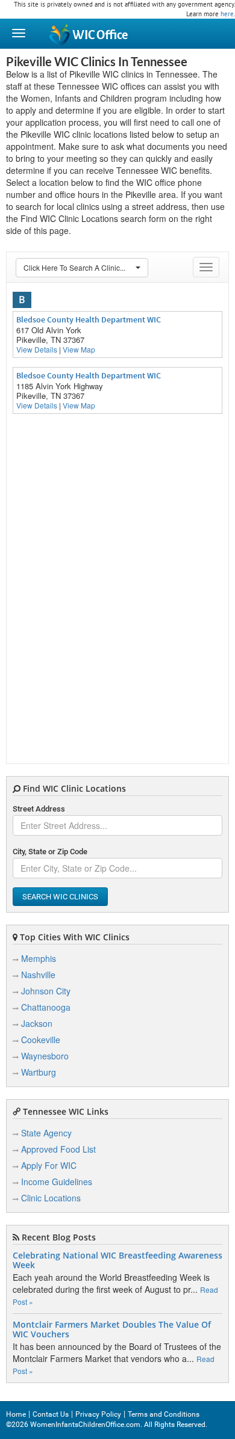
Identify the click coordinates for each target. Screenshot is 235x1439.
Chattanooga (45, 1007)
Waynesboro (45, 1056)
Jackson (36, 1023)
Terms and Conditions (163, 1414)
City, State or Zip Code (50, 851)
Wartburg (38, 1072)
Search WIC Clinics (60, 896)
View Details (36, 349)
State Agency (46, 1133)
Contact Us (51, 1414)
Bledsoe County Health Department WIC (88, 319)
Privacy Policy (98, 1414)
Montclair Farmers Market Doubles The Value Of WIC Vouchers (112, 1329)
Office (100, 35)
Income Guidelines (56, 1182)
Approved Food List (58, 1149)
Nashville (38, 975)
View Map (79, 349)
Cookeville (40, 1040)
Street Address (39, 808)
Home (16, 1414)
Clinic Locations (51, 1198)
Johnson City (45, 991)
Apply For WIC (49, 1165)
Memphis (38, 958)
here (227, 14)
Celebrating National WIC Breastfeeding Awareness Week (117, 1260)
